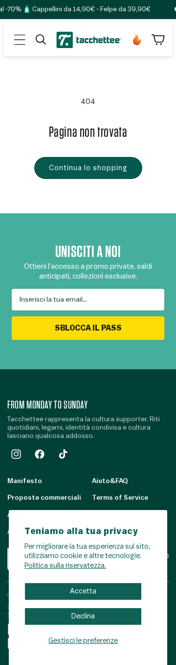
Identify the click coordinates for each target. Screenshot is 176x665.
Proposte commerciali (44, 497)
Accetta (83, 591)
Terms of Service (120, 497)
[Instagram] (16, 454)
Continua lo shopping (88, 168)
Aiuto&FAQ (110, 481)
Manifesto (24, 481)
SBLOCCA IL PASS (88, 328)
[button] (19, 40)
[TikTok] (63, 454)
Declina (83, 616)
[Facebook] (39, 454)
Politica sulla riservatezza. (65, 565)
